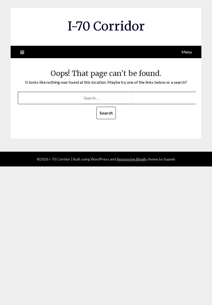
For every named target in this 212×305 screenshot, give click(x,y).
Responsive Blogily (132, 159)
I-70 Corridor (106, 26)
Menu (186, 51)
